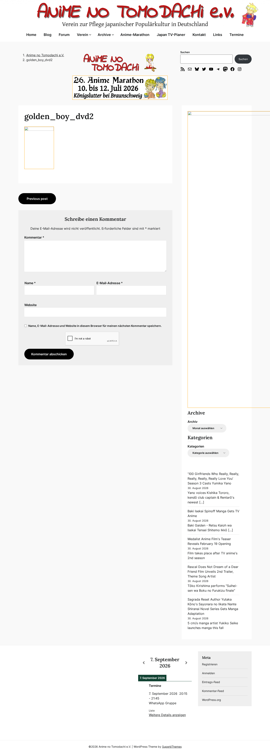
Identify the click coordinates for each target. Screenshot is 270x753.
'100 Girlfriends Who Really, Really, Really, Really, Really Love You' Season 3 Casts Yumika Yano (213, 478)
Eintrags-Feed (211, 682)
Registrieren (209, 664)
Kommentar (34, 237)
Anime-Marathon (134, 35)
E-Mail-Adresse (109, 283)
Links (217, 35)
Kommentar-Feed (213, 691)
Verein (82, 35)
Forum (64, 35)
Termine (236, 35)
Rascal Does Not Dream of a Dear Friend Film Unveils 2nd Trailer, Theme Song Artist (213, 571)
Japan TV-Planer (171, 35)
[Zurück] (143, 663)
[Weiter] (186, 663)
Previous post (37, 199)
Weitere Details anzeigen (167, 715)
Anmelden (208, 673)
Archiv (192, 422)
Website (30, 305)
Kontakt (199, 35)
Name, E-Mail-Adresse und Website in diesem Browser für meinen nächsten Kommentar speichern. (95, 325)
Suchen (185, 52)
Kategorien (196, 446)
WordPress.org (211, 699)
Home (31, 35)
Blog (47, 35)
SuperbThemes (172, 746)
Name (30, 283)
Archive (104, 35)
